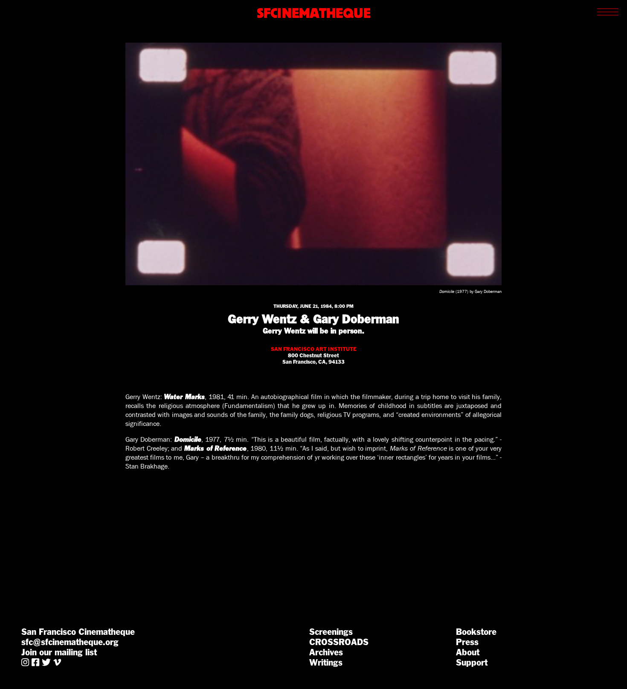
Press (467, 642)
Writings (326, 662)
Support (472, 662)
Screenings (331, 632)
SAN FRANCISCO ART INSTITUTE (314, 349)
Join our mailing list (59, 652)
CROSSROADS (339, 642)
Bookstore (476, 632)
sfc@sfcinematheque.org (70, 642)
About (467, 652)
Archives (326, 652)
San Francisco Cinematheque (78, 632)
